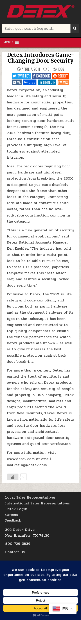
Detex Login (16, 509)
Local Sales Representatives (30, 497)
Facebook (43, 76)
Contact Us (15, 552)
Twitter (23, 76)
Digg (32, 82)
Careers (11, 514)
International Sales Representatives (37, 503)
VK (19, 82)
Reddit (63, 76)
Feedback (13, 520)
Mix (65, 82)
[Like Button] (12, 477)
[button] (8, 42)
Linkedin (49, 82)
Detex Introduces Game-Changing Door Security (40, 57)
